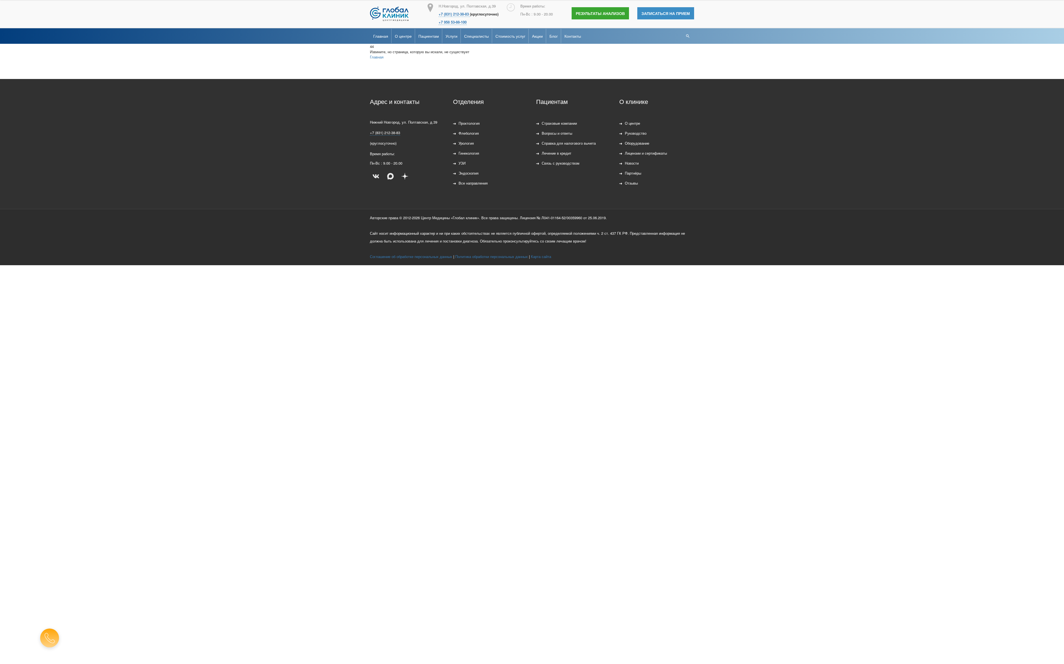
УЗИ (462, 163)
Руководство (635, 133)
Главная (380, 36)
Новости (632, 163)
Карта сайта (541, 256)
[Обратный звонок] (49, 638)
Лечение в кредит (556, 153)
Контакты (572, 36)
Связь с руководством (560, 163)
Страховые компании (559, 123)
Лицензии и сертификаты (646, 153)
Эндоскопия (469, 173)
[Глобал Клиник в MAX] (390, 176)
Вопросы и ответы (557, 133)
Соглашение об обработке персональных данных (411, 256)
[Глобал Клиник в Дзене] (405, 176)
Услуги (451, 36)
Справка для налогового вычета (569, 143)
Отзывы (631, 183)
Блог (553, 36)
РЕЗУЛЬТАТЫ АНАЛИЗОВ (600, 13)
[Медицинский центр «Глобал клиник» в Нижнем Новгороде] (389, 14)
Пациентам (428, 36)
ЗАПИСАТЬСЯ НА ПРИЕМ (665, 13)
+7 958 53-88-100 (453, 22)
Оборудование (637, 143)
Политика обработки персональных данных (491, 256)
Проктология (469, 123)
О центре (403, 36)
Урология (466, 143)
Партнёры (633, 173)
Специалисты (476, 36)
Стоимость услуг (510, 36)
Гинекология (469, 153)
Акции (537, 36)
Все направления (473, 183)
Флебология (469, 133)
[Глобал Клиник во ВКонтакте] (376, 176)
